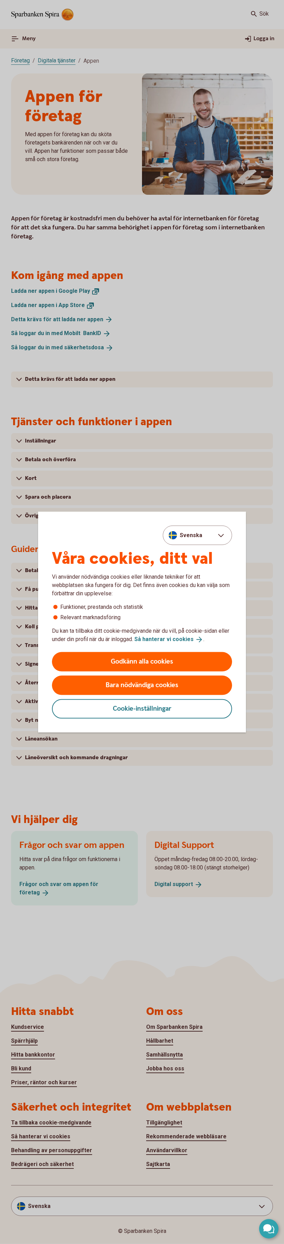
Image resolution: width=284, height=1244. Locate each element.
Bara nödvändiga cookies (142, 685)
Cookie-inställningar (142, 708)
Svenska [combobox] (191, 535)
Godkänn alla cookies (142, 661)
